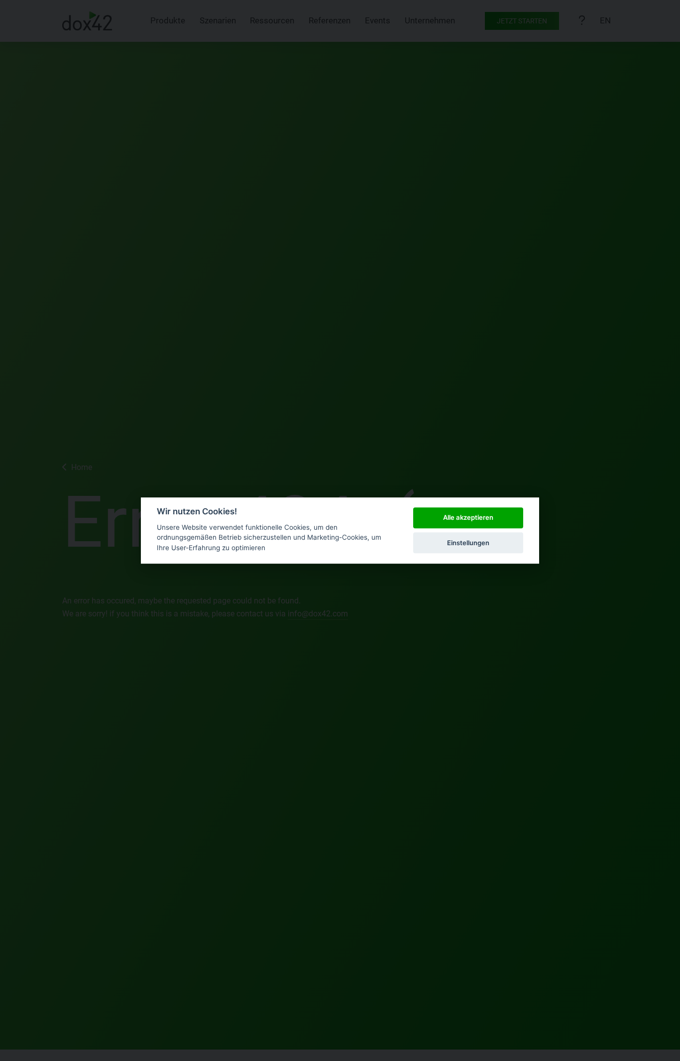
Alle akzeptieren (468, 518)
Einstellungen (468, 543)
